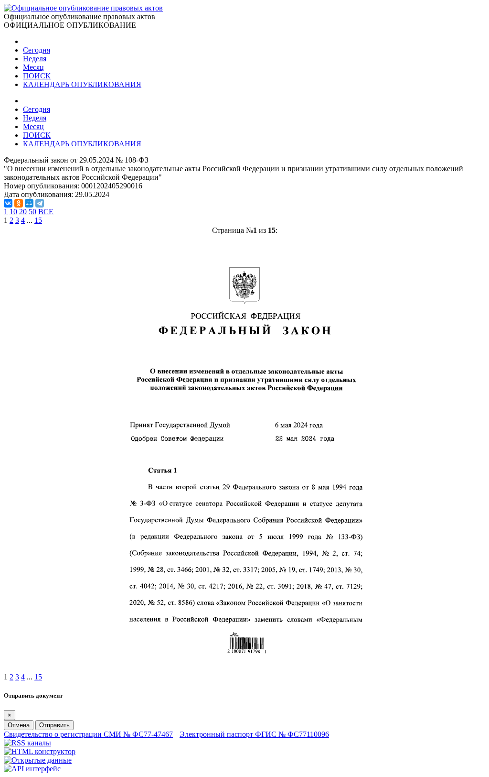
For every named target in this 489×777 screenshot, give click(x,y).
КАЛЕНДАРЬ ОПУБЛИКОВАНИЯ (82, 84)
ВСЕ (45, 212)
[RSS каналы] (27, 743)
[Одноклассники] (18, 203)
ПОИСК (37, 76)
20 (23, 212)
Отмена (19, 725)
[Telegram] (39, 203)
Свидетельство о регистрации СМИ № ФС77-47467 (88, 734)
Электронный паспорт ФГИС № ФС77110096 (254, 734)
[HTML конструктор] (39, 751)
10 (13, 212)
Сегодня (36, 50)
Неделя (34, 59)
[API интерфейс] (32, 769)
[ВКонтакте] (8, 203)
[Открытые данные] (38, 760)
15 (38, 220)
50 (32, 212)
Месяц (33, 67)
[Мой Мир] (29, 203)
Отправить (54, 725)
